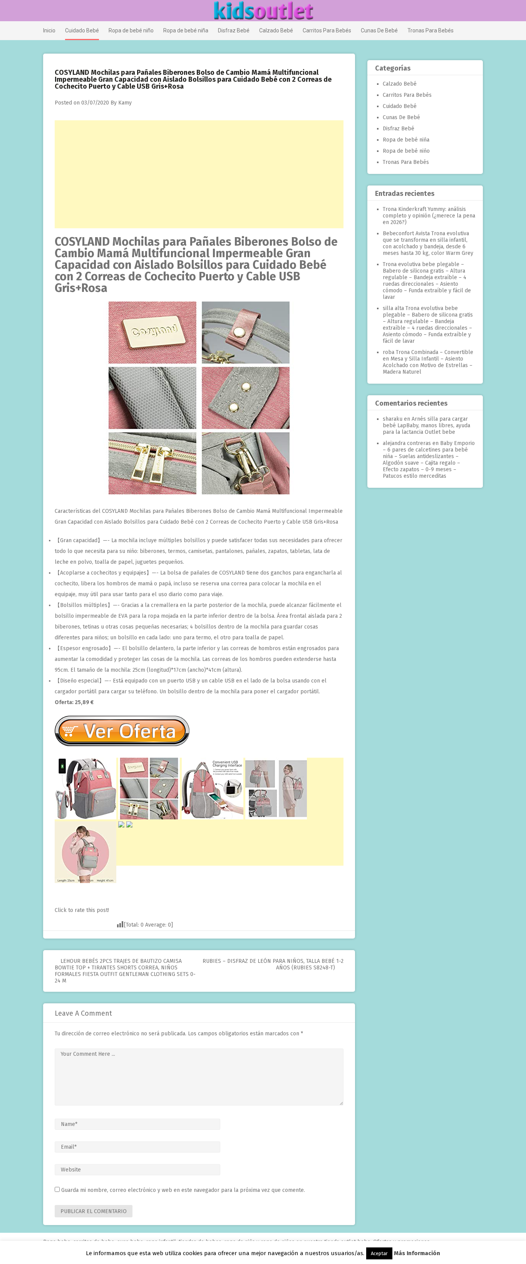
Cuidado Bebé (82, 30)
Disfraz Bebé (234, 30)
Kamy (125, 102)
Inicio (49, 30)
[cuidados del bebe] (199, 492)
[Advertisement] (199, 174)
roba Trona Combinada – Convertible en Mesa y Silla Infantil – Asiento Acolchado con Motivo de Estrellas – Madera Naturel (428, 362)
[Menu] (46, 11)
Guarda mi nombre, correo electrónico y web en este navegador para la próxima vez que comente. (183, 1190)
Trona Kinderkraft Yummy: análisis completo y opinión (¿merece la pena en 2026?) (429, 216)
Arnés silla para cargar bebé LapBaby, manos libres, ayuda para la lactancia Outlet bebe (426, 425)
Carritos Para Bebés (327, 30)
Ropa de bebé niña (185, 30)
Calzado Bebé (276, 30)
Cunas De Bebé (379, 30)
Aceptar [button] (379, 1253)
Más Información (417, 1253)
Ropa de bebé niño (131, 30)
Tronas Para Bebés (430, 30)
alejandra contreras (407, 443)
